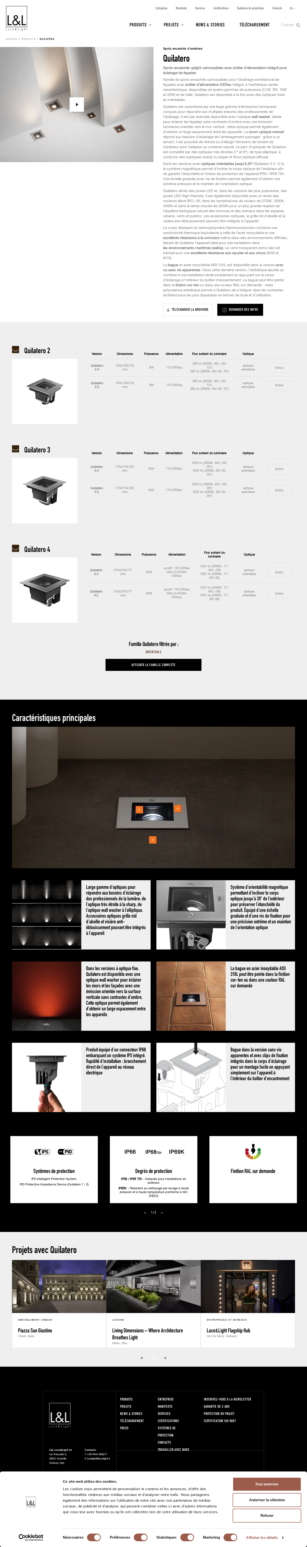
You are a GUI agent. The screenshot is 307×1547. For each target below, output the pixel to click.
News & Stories (210, 24)
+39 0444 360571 (97, 1454)
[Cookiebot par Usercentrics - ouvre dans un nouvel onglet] (31, 1537)
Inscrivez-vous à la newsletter (227, 1399)
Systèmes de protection (250, 8)
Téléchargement (255, 24)
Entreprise (161, 8)
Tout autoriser (267, 1484)
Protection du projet (219, 1413)
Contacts (277, 8)
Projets (171, 24)
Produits (138, 24)
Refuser (267, 1515)
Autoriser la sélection (267, 1500)
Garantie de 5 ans (217, 1406)
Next (161, 1213)
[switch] (141, 1537)
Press (124, 1428)
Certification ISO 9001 (220, 1421)
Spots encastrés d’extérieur (183, 48)
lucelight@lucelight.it (98, 1458)
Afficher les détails (262, 1537)
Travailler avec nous (173, 1449)
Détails (279, 367)
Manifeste (181, 8)
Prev (145, 1213)
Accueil (12, 39)
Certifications (221, 8)
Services (200, 8)
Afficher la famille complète (153, 665)
